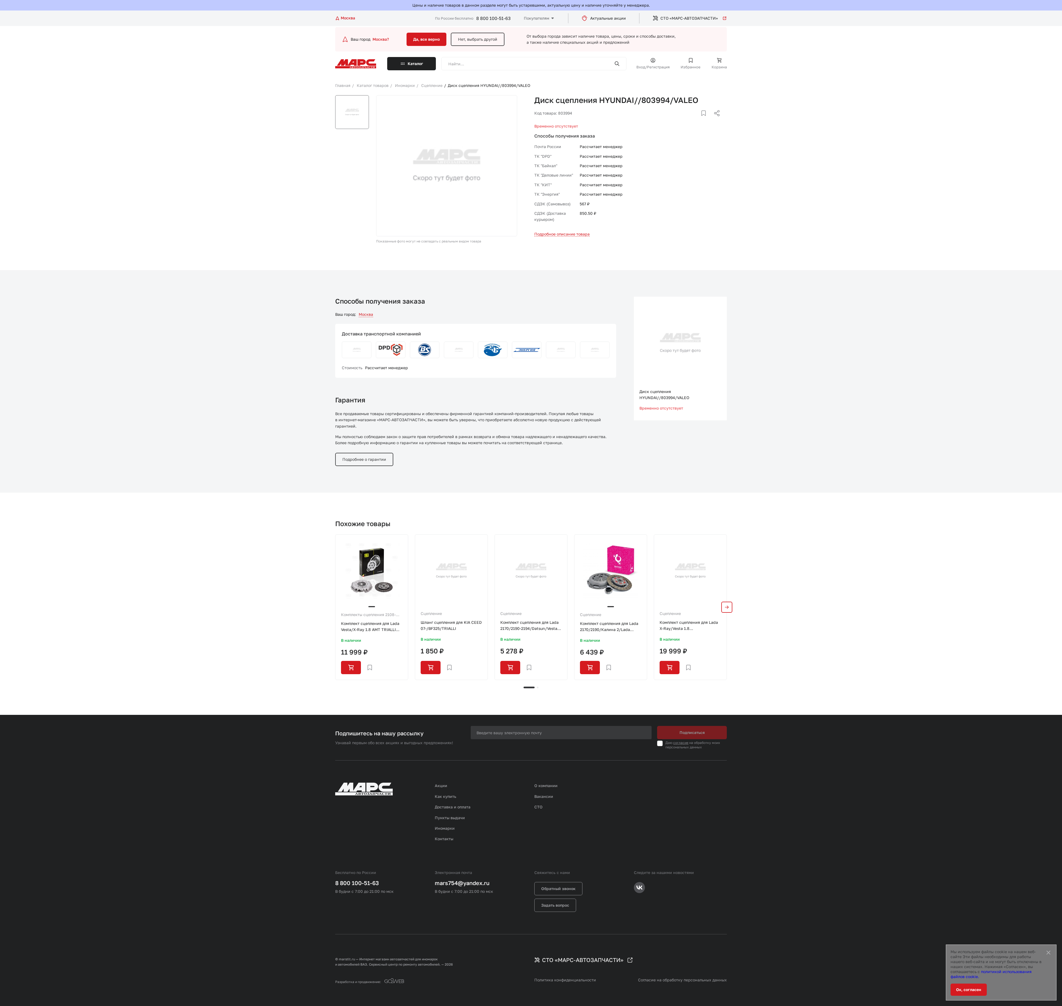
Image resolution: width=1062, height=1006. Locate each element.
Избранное (691, 67)
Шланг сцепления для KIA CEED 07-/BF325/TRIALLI (451, 625)
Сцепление (431, 613)
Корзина (719, 67)
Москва (366, 314)
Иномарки (445, 828)
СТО (538, 807)
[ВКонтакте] (697, 120)
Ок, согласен (968, 989)
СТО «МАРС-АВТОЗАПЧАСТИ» (689, 18)
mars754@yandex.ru (462, 883)
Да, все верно (426, 39)
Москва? (381, 39)
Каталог (415, 63)
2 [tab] (537, 687)
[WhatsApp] (715, 120)
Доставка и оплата (452, 807)
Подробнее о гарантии (364, 459)
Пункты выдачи (450, 817)
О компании (546, 785)
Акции (441, 785)
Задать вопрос (555, 905)
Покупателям (536, 18)
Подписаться (692, 732)
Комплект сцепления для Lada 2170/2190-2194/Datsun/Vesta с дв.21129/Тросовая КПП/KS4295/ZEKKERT (530, 626)
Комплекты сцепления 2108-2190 (368, 615)
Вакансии (543, 796)
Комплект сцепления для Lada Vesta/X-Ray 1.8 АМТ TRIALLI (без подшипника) (370, 627)
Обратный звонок (558, 888)
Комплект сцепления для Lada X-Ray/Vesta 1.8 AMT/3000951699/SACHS (689, 626)
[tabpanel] (371, 607)
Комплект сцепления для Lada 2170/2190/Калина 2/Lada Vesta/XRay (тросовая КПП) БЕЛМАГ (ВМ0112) (609, 627)
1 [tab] (529, 687)
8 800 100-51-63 (493, 18)
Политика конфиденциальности (565, 979)
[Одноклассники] (706, 120)
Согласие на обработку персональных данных (682, 979)
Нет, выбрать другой (477, 39)
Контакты (444, 838)
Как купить (445, 796)
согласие (680, 743)
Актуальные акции (608, 18)
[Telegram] (688, 120)
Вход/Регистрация (653, 67)
